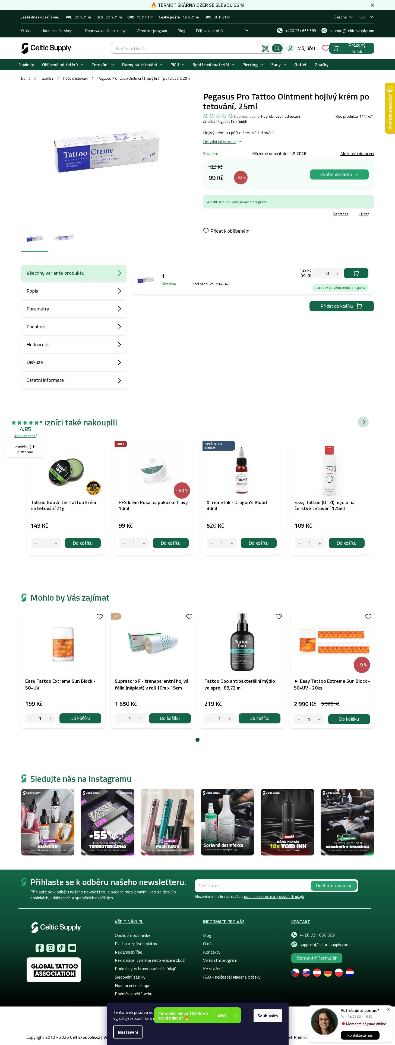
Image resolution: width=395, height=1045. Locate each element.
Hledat (277, 48)
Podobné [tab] (36, 326)
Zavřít (234, 214)
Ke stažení (212, 969)
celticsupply (50, 948)
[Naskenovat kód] (265, 48)
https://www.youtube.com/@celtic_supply (72, 948)
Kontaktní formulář (317, 957)
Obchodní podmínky (132, 935)
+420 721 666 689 (317, 935)
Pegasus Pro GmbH (232, 121)
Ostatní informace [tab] (45, 380)
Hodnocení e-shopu (58, 30)
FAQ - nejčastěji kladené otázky (232, 977)
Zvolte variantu (336, 174)
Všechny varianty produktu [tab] (55, 273)
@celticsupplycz (61, 948)
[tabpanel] (63, 669)
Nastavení (128, 1032)
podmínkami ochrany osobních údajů (274, 896)
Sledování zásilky (130, 977)
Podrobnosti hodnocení (280, 116)
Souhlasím (268, 1015)
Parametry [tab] (38, 308)
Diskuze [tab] (35, 362)
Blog (181, 30)
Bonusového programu (249, 202)
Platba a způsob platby (136, 944)
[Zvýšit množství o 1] (50, 718)
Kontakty (211, 952)
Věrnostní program (152, 30)
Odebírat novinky (333, 885)
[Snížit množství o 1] (30, 718)
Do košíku (356, 273)
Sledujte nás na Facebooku (40, 948)
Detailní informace (219, 141)
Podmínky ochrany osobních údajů (145, 969)
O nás (26, 30)
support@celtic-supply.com (325, 944)
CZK (362, 17)
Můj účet (306, 48)
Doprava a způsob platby (105, 30)
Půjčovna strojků (209, 30)
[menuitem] (26, 64)
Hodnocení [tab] (37, 344)
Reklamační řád (128, 952)
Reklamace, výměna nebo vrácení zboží (150, 960)
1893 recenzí (25, 435)
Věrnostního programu (349, 287)
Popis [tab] (32, 290)
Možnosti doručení (357, 153)
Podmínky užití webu (133, 994)
